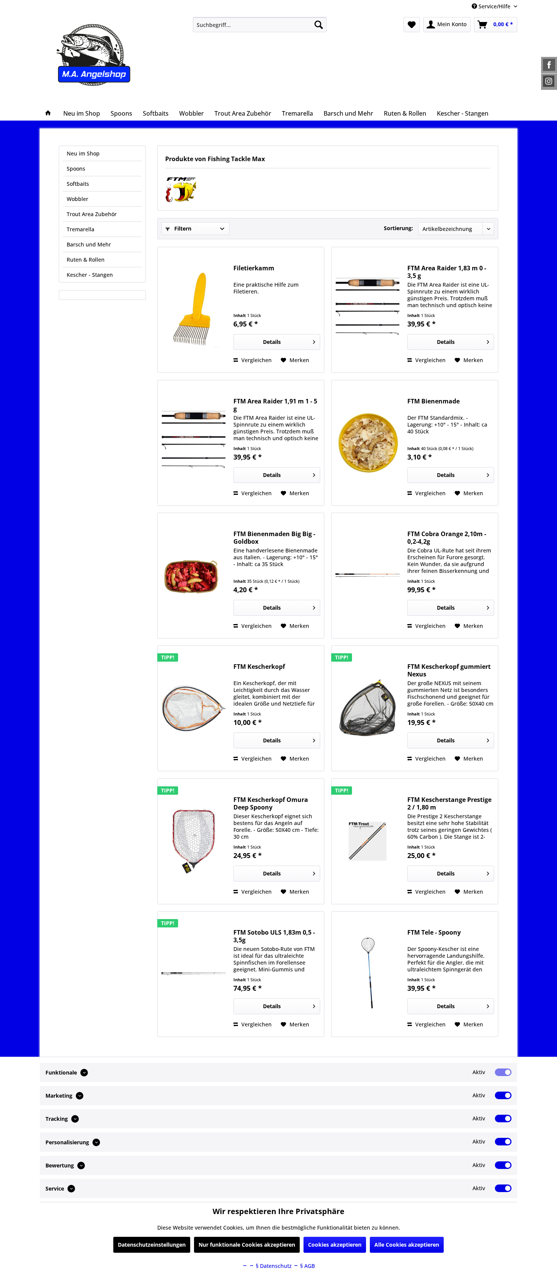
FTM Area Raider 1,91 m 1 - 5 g (275, 405)
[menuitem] (260, 24)
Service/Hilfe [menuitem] (494, 6)
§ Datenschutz (273, 1265)
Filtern (182, 228)
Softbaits (78, 183)
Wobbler (77, 198)
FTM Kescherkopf (259, 667)
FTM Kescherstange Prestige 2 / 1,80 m (449, 803)
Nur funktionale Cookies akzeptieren (247, 1244)
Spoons (76, 168)
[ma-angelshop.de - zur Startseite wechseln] (107, 55)
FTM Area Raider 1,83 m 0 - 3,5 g (446, 271)
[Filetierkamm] (193, 310)
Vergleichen (256, 360)
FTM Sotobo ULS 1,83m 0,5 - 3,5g (274, 936)
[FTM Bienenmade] (367, 443)
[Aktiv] (503, 1072)
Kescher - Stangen (90, 274)
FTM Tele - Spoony (434, 933)
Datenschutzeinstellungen (152, 1244)
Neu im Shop (83, 153)
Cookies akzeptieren (334, 1244)
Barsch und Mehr (89, 244)
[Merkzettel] (412, 24)
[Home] (48, 113)
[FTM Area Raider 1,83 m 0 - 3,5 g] (367, 310)
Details (272, 341)
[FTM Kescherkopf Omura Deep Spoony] (193, 841)
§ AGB (307, 1265)
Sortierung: (398, 228)
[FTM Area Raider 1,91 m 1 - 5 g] (193, 443)
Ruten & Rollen (86, 259)
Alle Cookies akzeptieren (406, 1244)
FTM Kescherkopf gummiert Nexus (449, 670)
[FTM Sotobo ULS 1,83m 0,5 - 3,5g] (193, 974)
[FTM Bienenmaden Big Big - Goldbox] (193, 576)
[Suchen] (319, 24)
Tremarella (80, 229)
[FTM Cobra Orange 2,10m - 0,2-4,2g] (367, 576)
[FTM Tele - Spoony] (367, 974)
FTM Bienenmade (433, 401)
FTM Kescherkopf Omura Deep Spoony (270, 803)
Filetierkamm (253, 268)
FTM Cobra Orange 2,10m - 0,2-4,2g (446, 537)
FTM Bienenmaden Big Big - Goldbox (274, 537)
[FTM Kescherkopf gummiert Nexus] (367, 708)
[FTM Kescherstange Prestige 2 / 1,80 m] (367, 841)
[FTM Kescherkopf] (193, 708)
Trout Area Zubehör (92, 214)
